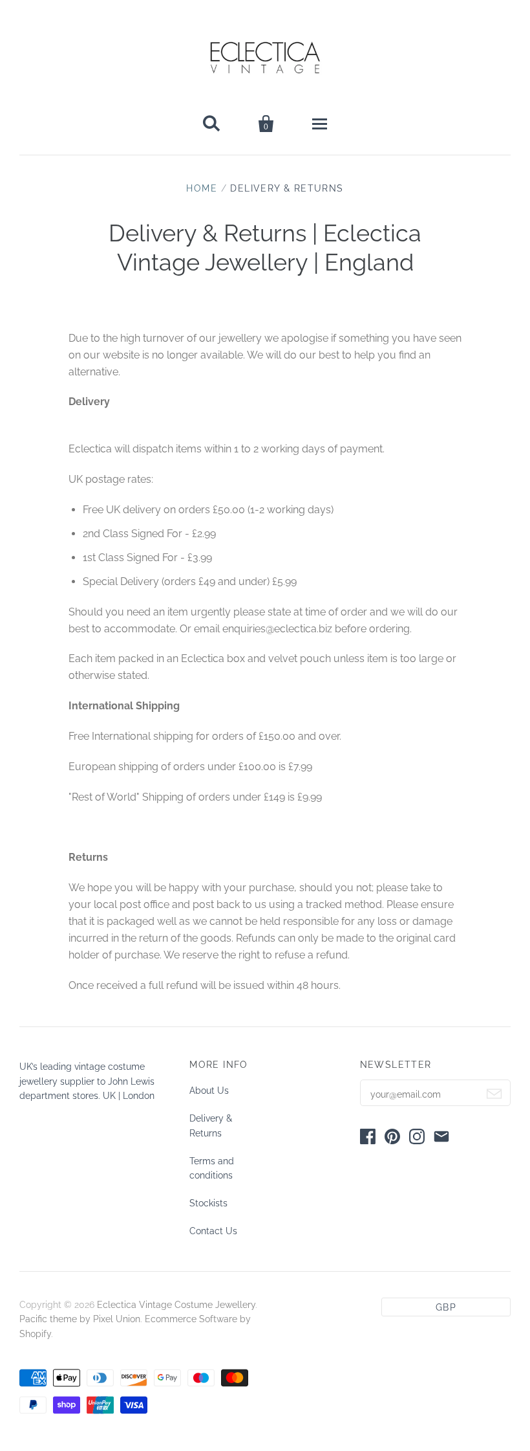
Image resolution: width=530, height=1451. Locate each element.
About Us (209, 1090)
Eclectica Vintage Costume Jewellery (176, 1305)
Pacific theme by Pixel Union (79, 1319)
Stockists (208, 1203)
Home (201, 188)
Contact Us (213, 1231)
